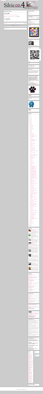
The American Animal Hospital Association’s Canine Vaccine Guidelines (30, 356)
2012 (30, 122)
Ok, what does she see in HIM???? (33, 192)
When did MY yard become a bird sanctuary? (33, 156)
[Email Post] (15, 16)
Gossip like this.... (32, 163)
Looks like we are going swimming (32, 196)
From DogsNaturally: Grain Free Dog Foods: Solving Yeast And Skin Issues (30, 373)
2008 (30, 225)
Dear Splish (32, 238)
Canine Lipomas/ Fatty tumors (30, 379)
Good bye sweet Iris (32, 191)
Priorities (32, 254)
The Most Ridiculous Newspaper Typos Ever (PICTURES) (33, 176)
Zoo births (30, 294)
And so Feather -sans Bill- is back (33, 193)
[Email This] (16, 16)
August (31, 129)
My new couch (31, 207)
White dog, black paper (31, 280)
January (31, 223)
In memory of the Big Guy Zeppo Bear (33, 151)
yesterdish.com (31, 289)
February (31, 222)
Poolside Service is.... (32, 189)
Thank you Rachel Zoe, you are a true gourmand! (34, 230)
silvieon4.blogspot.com (35, 315)
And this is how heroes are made (33, 199)
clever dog (31, 159)
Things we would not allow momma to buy (33, 214)
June (30, 131)
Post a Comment (6, 20)
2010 (30, 124)
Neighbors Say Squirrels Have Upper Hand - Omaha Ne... (33, 171)
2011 (30, 123)
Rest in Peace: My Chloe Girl (32, 275)
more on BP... (31, 137)
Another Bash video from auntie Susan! (33, 198)
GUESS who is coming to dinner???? (33, 194)
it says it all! (31, 138)
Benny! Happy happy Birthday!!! (33, 188)
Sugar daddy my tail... (32, 165)
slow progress (31, 208)
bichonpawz (30, 274)
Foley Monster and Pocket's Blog (33, 277)
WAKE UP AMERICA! (32, 143)
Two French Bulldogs (31, 286)
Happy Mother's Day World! (33, 201)
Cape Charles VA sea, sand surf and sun (33, 211)
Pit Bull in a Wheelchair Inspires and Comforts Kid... (33, 174)
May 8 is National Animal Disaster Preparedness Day (33, 218)
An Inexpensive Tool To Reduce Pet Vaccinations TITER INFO (31, 376)
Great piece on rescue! (32, 162)
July (30, 130)
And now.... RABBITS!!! (32, 152)
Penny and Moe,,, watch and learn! (33, 212)
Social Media (30, 287)
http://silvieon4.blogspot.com (35, 312)
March (31, 221)
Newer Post (5, 23)
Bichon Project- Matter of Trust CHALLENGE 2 (33, 168)
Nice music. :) (31, 161)
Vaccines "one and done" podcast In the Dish (31, 363)
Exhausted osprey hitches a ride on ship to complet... (33, 177)
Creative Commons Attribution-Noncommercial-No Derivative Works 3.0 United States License (34, 314)
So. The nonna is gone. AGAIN (33, 190)
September (31, 128)
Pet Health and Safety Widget (32, 304)
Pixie (30, 153)
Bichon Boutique (36, 83)
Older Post (25, 23)
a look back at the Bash (32, 213)
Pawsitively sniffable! (32, 149)
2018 (30, 115)
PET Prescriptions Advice (30, 359)
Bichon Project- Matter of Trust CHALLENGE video (33, 140)
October (31, 127)
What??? (31, 164)
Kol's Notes (30, 282)
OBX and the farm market (33, 157)
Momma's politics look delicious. (33, 203)
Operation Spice (31, 141)
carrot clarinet (31, 160)
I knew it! (31, 142)
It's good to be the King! (32, 145)
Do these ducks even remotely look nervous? (33, 179)
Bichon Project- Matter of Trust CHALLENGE (33, 205)
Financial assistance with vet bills (31, 365)
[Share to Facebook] (18, 16)
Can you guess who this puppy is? (35, 267)
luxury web (30, 299)
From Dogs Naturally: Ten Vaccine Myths (30, 381)
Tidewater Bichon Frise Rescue (32, 298)
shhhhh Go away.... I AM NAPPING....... (34, 243)
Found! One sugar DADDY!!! (33, 172)
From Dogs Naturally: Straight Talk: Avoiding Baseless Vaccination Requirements (31, 368)
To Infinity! (31, 146)
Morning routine (31, 158)
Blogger (25, 389)
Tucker (30, 284)
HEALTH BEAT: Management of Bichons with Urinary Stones (34, 246)
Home (15, 23)
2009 (30, 224)
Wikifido (30, 297)
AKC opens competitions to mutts (33, 154)
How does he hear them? (32, 148)
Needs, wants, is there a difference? (32, 182)
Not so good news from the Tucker (33, 284)
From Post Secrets (33, 234)
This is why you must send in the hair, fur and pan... (33, 136)
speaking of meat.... (32, 202)
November (31, 126)
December (31, 125)
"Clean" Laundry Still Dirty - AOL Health (33, 183)
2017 (30, 116)
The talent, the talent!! (32, 133)
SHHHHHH (31, 144)
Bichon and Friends (31, 302)
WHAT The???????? (32, 209)
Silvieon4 (35, 351)
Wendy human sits (32, 200)
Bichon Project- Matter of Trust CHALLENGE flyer (33, 167)
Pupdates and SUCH (32, 180)
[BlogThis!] (17, 16)
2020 (30, 114)
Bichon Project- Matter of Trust (33, 206)
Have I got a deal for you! (32, 147)
